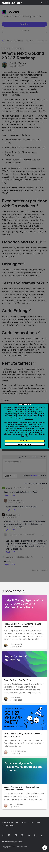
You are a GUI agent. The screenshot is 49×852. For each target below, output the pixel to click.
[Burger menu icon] (46, 3)
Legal (37, 822)
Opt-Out (24, 436)
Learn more (29, 419)
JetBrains (20, 847)
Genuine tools (8, 826)
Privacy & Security (10, 822)
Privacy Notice (35, 428)
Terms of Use (13, 430)
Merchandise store (13, 842)
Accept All (24, 441)
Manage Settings (24, 444)
